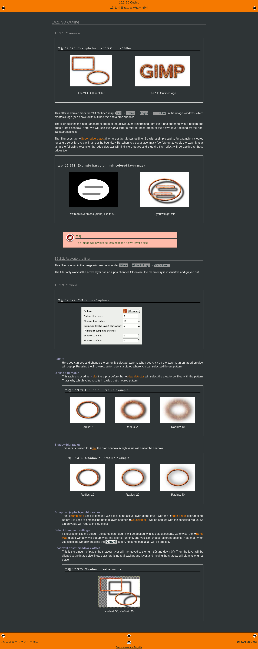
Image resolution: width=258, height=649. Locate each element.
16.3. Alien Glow (247, 641)
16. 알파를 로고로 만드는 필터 (20, 641)
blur (94, 376)
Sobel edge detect (92, 138)
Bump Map (77, 515)
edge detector (135, 376)
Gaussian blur (139, 519)
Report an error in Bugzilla (129, 647)
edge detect (179, 515)
